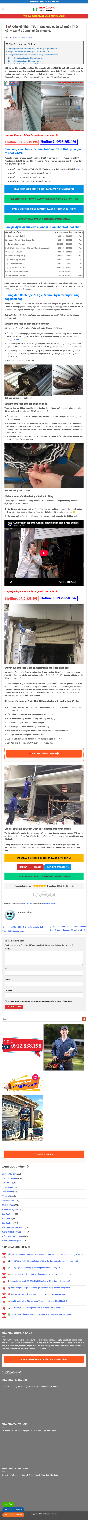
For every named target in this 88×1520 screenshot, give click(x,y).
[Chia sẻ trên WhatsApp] (34, 895)
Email (7, 980)
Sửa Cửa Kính (7, 1223)
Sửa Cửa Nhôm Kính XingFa (13, 1227)
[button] (3, 8)
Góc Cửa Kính (7, 1192)
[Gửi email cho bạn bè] (46, 895)
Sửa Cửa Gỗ (7, 1218)
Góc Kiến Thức (8, 1205)
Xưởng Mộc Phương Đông (12, 1236)
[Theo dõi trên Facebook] (4, 1372)
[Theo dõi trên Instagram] (8, 1372)
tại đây (16, 339)
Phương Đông (27, 37)
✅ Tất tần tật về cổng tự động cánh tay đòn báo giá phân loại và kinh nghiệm (39, 1314)
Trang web (8, 990)
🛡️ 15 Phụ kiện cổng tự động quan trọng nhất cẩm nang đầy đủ (34, 1268)
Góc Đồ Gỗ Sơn (8, 1201)
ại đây (78, 169)
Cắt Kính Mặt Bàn (9, 1174)
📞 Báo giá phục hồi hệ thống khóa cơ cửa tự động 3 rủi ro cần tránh (36, 1308)
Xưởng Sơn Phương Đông (12, 1241)
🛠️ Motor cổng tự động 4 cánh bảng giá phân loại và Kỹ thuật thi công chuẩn (39, 1288)
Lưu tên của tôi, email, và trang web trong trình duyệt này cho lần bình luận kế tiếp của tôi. (40, 1001)
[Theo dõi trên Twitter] (12, 1372)
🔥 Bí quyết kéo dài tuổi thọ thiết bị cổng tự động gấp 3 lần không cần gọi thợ (39, 1274)
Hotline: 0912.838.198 (13, 1515)
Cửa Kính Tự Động (9, 1178)
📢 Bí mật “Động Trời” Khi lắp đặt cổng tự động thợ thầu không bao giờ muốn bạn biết (43, 1261)
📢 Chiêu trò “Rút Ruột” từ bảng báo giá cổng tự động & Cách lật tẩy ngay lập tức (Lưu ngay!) (46, 1254)
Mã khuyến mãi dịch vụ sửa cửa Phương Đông (44, 1359)
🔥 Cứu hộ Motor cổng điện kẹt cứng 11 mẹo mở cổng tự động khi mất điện (39, 1301)
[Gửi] (84, 1019)
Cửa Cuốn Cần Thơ (49, 903)
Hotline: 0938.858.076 (13, 1509)
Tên (6, 969)
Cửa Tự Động (7, 1183)
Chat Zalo (8, 1504)
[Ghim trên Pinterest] (50, 895)
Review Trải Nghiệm (10, 1210)
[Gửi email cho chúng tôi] (16, 1372)
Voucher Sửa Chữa (44, 1154)
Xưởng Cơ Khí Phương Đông (13, 1232)
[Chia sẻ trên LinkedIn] (54, 895)
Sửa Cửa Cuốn (27, 903)
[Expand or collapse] (80, 44)
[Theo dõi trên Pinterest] (20, 1372)
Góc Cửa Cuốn (7, 1187)
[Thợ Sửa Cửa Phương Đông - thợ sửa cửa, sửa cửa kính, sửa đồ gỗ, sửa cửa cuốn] (44, 8)
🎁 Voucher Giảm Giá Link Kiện (44, 753)
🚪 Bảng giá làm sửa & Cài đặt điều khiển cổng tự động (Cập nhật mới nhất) (39, 1281)
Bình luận (8, 949)
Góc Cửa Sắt (7, 1196)
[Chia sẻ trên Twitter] (42, 895)
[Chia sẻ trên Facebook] (38, 895)
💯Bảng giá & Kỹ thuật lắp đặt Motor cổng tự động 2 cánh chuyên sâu (36, 1294)
